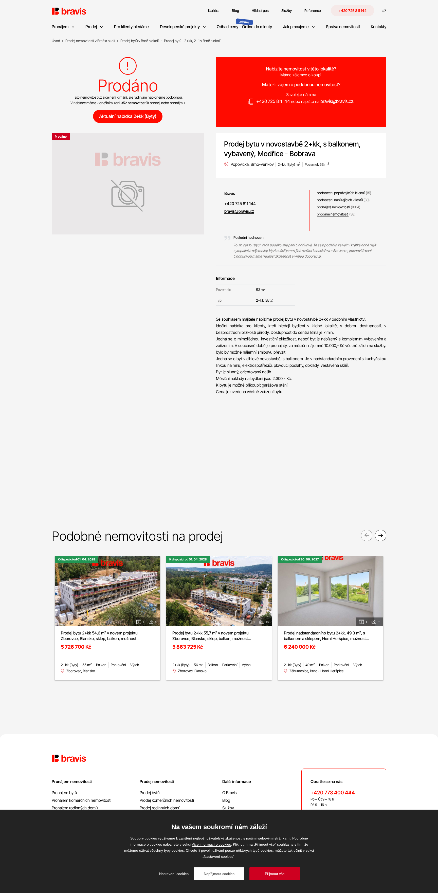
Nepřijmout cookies (219, 874)
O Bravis (229, 792)
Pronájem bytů (64, 792)
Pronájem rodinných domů (75, 807)
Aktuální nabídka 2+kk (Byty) (127, 116)
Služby (228, 807)
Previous (366, 535)
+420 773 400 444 (333, 793)
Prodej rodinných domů (160, 807)
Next (380, 535)
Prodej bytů (150, 792)
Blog (226, 800)
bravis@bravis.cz (336, 101)
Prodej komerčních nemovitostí (167, 800)
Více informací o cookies (211, 844)
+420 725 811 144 (353, 10)
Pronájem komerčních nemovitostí (81, 800)
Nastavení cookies (174, 874)
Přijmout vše (275, 874)
